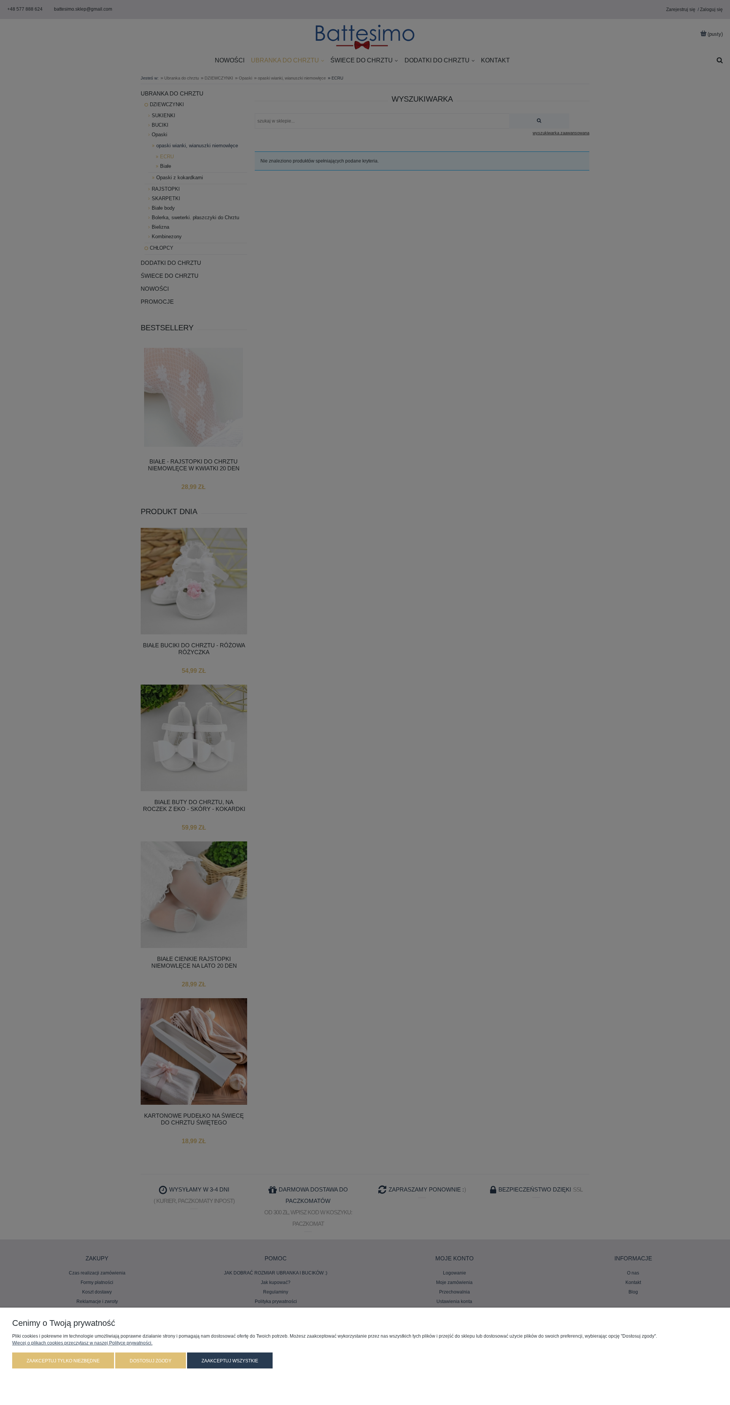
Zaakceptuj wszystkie (230, 1361)
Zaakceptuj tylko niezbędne (63, 1361)
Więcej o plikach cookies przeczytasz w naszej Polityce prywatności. (82, 1343)
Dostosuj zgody (150, 1361)
